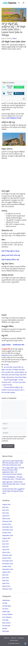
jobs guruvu (10, 377)
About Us (6, 638)
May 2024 (5, 581)
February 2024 (7, 589)
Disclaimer (21, 638)
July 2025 (5, 541)
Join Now (20, 87)
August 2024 (6, 572)
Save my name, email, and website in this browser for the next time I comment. (14, 439)
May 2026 (5, 513)
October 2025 (6, 533)
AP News (5, 609)
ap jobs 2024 (9, 372)
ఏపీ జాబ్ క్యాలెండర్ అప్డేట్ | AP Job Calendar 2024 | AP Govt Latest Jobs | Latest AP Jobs (13, 382)
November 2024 (7, 564)
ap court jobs (8, 367)
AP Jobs (6, 365)
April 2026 (5, 516)
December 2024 (7, 561)
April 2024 (5, 584)
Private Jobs (6, 626)
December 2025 (7, 527)
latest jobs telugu (20, 377)
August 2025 (6, 538)
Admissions (6, 600)
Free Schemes (7, 617)
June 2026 (5, 510)
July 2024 (5, 575)
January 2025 (6, 558)
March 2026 (6, 519)
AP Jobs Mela (6, 606)
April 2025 (5, 550)
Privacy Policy (14, 640)
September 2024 (7, 569)
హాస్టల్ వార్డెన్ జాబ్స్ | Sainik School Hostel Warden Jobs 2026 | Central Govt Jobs (13, 484)
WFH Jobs (5, 631)
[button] (19, 3)
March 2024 (6, 586)
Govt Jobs (5, 620)
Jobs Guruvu (6, 623)
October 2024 (6, 567)
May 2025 (5, 547)
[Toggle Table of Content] (23, 98)
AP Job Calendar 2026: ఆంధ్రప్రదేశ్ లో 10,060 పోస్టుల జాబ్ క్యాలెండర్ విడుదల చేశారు (13, 491)
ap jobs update (19, 372)
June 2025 (5, 544)
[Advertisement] (14, 66)
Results (4, 629)
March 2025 (6, 553)
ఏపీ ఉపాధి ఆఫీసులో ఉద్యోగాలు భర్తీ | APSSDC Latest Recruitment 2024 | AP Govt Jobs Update (13, 390)
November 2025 (7, 530)
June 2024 (5, 578)
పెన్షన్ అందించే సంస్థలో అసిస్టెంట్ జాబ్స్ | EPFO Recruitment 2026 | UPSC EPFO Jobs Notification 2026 (12, 463)
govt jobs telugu (14, 375)
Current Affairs (7, 615)
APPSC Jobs (6, 612)
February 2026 (7, 522)
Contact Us (13, 638)
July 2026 (5, 507)
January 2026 (6, 524)
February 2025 (7, 555)
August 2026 (6, 505)
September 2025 (7, 536)
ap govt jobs (17, 367)
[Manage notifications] (25, 643)
